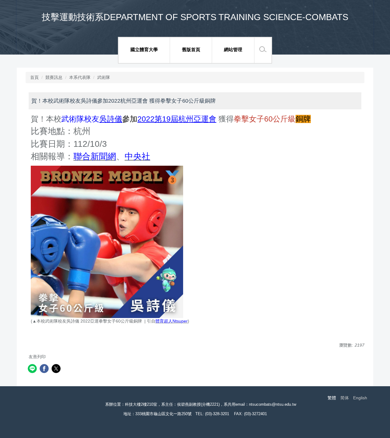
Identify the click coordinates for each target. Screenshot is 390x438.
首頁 (34, 77)
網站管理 (233, 49)
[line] (33, 369)
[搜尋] (263, 49)
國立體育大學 (144, 49)
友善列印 (37, 356)
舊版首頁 (191, 49)
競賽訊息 (53, 77)
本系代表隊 (79, 77)
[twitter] (56, 369)
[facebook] (45, 369)
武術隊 (103, 77)
